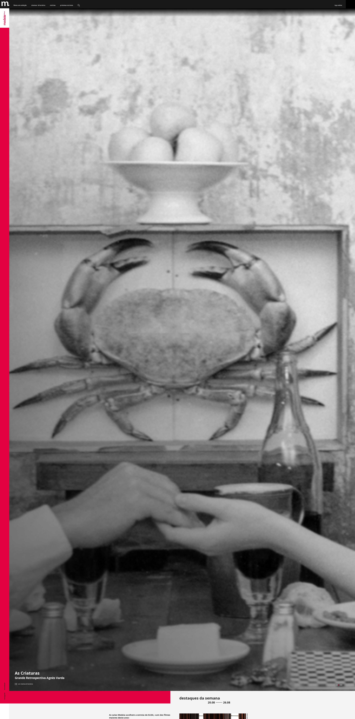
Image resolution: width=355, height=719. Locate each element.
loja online (338, 5)
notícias (53, 5)
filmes (20, 5)
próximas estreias (66, 5)
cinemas (38, 5)
